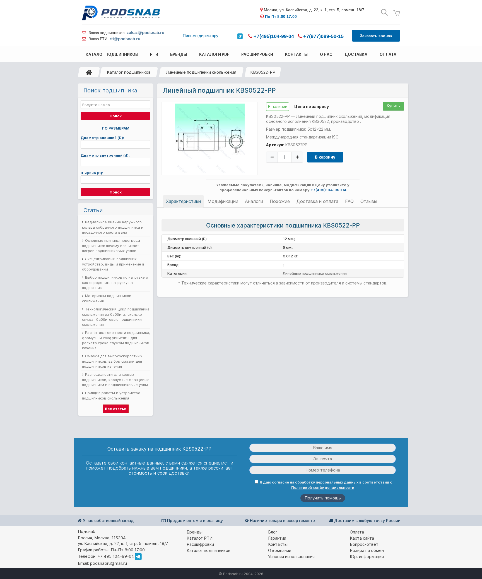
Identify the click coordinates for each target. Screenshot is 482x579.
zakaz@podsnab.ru (145, 32)
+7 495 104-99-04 (116, 556)
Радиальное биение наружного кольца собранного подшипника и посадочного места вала (112, 227)
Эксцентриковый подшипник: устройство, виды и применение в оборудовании (113, 264)
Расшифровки (200, 544)
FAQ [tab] (349, 201)
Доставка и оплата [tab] (317, 201)
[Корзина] (396, 12)
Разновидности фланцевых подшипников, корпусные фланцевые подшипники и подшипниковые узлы (116, 379)
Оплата (357, 532)
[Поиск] (384, 12)
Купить (393, 105)
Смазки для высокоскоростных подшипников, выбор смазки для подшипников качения (112, 361)
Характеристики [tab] (183, 201)
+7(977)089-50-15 (323, 36)
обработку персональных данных (326, 482)
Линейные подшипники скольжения (201, 72)
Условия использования (291, 556)
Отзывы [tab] (368, 201)
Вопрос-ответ (364, 544)
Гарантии (277, 538)
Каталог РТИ (200, 538)
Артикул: (275, 144)
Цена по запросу (311, 106)
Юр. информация (367, 556)
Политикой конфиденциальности (322, 487)
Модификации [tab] (223, 201)
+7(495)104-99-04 (273, 36)
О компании (279, 550)
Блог (273, 532)
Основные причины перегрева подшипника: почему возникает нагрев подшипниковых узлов (111, 245)
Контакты (278, 544)
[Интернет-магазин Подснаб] (121, 13)
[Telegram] (240, 36)
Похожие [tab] (280, 201)
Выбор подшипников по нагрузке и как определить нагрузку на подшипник (115, 282)
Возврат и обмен (367, 550)
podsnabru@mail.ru (108, 563)
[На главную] (89, 72)
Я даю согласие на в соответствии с (326, 485)
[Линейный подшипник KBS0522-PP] (210, 138)
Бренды (195, 532)
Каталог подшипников (129, 72)
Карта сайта (362, 538)
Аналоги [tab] (254, 201)
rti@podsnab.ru (125, 38)
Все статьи (115, 408)
